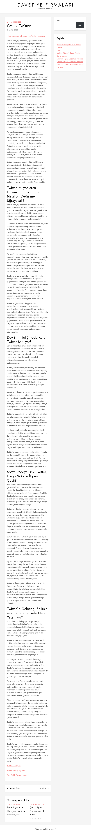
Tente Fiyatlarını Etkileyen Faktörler (16, 809)
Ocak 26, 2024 (35, 818)
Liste (58, 50)
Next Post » (43, 788)
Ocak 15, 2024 (12, 30)
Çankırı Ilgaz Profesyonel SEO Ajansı (38, 811)
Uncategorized (14, 22)
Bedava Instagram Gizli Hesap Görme (69, 46)
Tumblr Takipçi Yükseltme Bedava (70, 61)
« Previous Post (13, 788)
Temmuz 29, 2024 (13, 815)
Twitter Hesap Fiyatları (16, 770)
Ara (58, 20)
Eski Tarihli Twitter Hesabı (17, 775)
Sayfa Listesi (62, 56)
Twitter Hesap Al (13, 765)
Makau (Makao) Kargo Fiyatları (69, 53)
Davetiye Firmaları (45, 4)
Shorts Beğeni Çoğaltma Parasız (70, 58)
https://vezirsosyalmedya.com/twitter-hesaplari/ (26, 36)
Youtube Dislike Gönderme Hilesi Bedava (70, 66)
